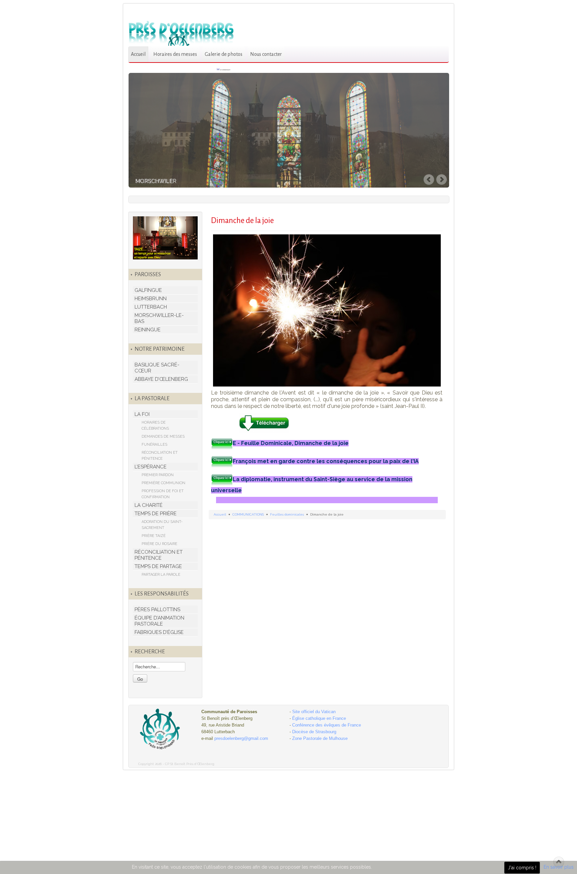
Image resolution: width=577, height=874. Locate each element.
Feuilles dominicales (287, 514)
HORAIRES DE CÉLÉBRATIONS (155, 425)
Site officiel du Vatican (314, 711)
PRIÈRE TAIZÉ (154, 536)
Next (442, 179)
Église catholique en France (319, 718)
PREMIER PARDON (158, 475)
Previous (429, 179)
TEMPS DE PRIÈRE (156, 514)
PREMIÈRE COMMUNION (163, 483)
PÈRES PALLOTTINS (157, 610)
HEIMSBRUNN (151, 299)
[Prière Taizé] (165, 237)
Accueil (138, 54)
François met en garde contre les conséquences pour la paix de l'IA (326, 461)
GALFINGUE (148, 290)
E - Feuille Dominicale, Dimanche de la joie (291, 443)
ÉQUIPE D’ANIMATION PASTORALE (159, 621)
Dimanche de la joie (242, 220)
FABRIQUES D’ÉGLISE (159, 632)
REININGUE (148, 330)
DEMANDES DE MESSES (163, 436)
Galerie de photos (223, 54)
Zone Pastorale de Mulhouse (320, 738)
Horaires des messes (175, 54)
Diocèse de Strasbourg (314, 731)
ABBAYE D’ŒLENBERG (161, 379)
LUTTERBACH (151, 307)
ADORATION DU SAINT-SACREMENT (162, 525)
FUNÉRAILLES (154, 444)
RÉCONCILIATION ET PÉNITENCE (160, 455)
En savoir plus (559, 867)
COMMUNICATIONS (248, 514)
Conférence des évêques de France (326, 725)
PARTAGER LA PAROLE (161, 574)
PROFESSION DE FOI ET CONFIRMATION (163, 494)
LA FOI (142, 414)
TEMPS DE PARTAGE (158, 566)
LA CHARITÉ (149, 505)
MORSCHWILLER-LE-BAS (159, 318)
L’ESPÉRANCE (151, 467)
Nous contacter (266, 54)
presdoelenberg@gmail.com (241, 738)
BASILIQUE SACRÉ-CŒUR (157, 368)
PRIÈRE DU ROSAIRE (159, 544)
